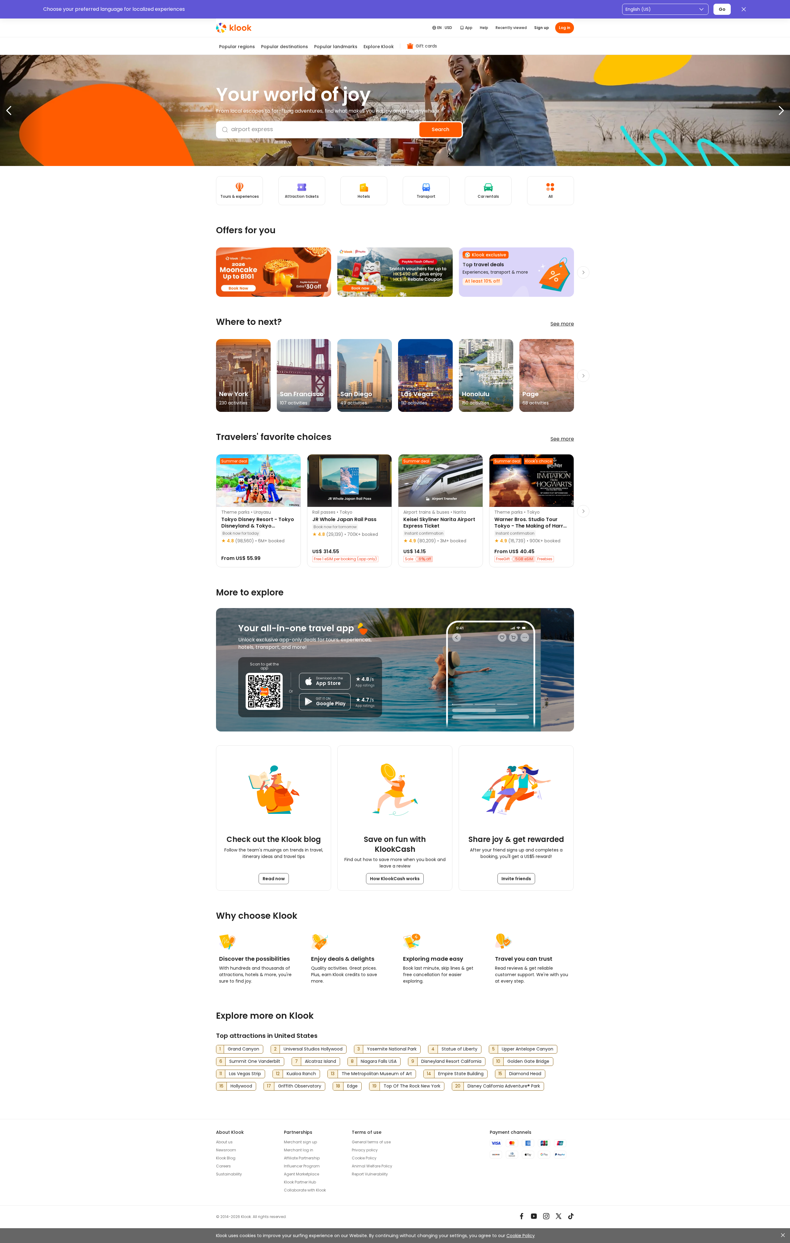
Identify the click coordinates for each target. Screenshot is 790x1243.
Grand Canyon (243, 1049)
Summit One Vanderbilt (254, 1061)
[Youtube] (534, 1216)
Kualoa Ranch (301, 1074)
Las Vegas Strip (245, 1074)
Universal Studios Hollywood (313, 1049)
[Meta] (521, 1216)
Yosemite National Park (392, 1049)
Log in (564, 27)
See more (562, 323)
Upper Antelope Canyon (527, 1049)
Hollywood (241, 1086)
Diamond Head (525, 1074)
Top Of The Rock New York (412, 1086)
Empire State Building (461, 1074)
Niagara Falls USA (379, 1061)
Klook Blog (225, 1158)
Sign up (541, 27)
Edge (352, 1086)
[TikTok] (571, 1216)
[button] (21, 110)
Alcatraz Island (320, 1061)
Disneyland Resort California (451, 1061)
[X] (558, 1216)
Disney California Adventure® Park (504, 1086)
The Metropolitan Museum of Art (377, 1074)
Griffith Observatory (299, 1086)
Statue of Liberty (459, 1049)
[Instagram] (546, 1216)
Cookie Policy (520, 1235)
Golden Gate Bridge (528, 1061)
